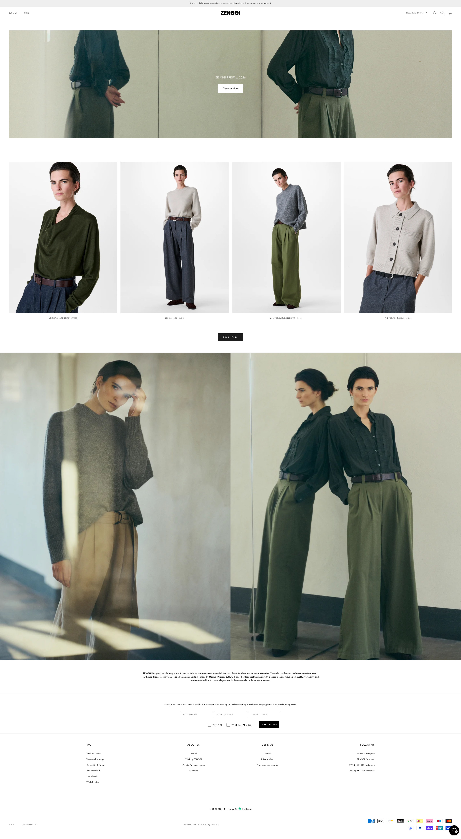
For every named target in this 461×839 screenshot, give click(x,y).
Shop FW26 (230, 337)
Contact (267, 753)
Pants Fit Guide (93, 753)
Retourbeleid (92, 776)
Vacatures (193, 770)
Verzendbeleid (93, 770)
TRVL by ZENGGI (193, 759)
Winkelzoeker (92, 782)
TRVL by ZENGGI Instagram (362, 765)
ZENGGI (13, 12)
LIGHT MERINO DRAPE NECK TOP (59, 318)
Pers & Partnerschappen (194, 765)
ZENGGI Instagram (366, 753)
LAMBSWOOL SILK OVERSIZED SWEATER (282, 318)
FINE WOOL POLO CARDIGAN (394, 318)
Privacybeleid (267, 759)
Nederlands (28, 824)
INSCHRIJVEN (269, 724)
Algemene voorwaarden (267, 765)
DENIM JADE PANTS (171, 318)
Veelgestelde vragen (95, 759)
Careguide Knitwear (95, 765)
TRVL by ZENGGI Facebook (362, 770)
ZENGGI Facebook (366, 759)
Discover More (230, 88)
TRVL (26, 12)
